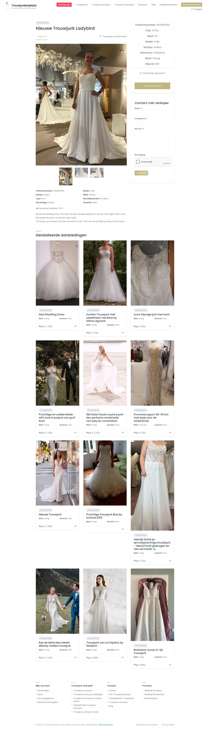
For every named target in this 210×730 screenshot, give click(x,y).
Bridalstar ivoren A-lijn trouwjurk (148, 651)
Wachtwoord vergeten (48, 702)
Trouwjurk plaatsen (191, 4)
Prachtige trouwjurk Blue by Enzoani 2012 (104, 516)
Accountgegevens (46, 698)
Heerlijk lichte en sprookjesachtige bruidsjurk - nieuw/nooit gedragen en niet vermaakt (152, 544)
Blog (154, 4)
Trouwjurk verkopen (101, 4)
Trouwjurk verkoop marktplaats (88, 694)
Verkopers (143, 4)
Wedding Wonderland (154, 694)
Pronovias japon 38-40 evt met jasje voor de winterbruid (151, 418)
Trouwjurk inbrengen (124, 4)
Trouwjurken (82, 4)
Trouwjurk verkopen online (85, 712)
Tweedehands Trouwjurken (121, 698)
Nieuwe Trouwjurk (50, 514)
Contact (112, 690)
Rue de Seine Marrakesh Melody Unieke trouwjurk (55, 644)
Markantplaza (150, 698)
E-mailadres (141, 118)
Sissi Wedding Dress (51, 314)
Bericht (139, 129)
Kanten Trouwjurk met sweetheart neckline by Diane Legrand (101, 318)
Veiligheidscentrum (168, 4)
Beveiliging (140, 155)
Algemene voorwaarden (147, 724)
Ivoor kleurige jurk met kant (152, 314)
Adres (40, 694)
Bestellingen (43, 690)
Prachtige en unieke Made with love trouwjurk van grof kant (57, 418)
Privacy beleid (168, 724)
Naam (138, 108)
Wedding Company (153, 690)
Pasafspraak (64, 4)
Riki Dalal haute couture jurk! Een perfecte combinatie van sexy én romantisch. (104, 418)
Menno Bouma (106, 724)
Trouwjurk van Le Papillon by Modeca (104, 644)
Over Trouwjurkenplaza (120, 694)
